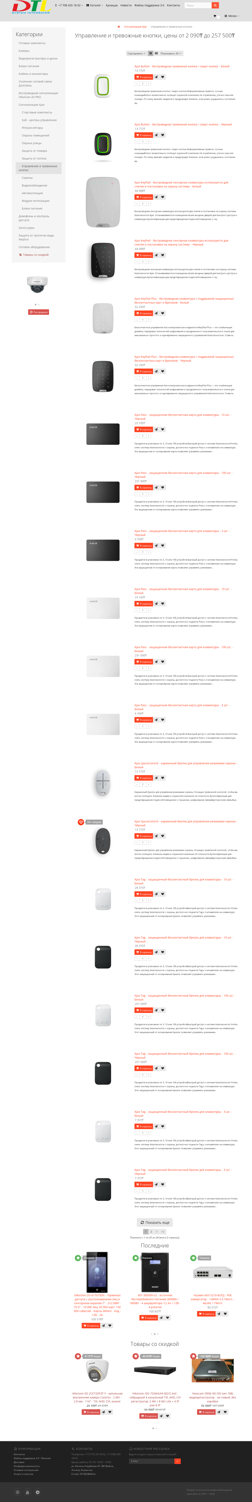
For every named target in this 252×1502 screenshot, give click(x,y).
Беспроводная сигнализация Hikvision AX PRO (38, 95)
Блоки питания (29, 66)
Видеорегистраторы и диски (38, 58)
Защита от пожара (34, 151)
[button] (216, 16)
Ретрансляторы (32, 128)
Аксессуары (26, 228)
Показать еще (157, 1222)
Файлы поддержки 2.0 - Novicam (32, 1458)
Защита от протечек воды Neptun (36, 237)
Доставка (19, 1462)
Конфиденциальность (27, 1466)
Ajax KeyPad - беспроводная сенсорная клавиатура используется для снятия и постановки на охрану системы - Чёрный (181, 242)
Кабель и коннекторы (33, 74)
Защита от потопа (34, 158)
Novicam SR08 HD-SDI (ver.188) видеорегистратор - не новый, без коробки (212, 1397)
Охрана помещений (35, 135)
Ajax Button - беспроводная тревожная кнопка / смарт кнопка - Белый (182, 66)
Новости (126, 5)
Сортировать (135, 53)
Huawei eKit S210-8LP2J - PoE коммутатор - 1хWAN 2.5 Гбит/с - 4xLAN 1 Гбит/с (184, 1299)
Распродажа (40, 312)
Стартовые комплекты (37, 112)
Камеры (24, 51)
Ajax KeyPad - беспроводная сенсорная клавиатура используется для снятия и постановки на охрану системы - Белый (181, 184)
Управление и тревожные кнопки (38, 168)
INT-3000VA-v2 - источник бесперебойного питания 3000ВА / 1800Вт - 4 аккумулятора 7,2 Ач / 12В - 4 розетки (126, 1301)
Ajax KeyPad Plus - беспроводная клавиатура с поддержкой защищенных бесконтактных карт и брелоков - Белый (184, 300)
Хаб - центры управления (39, 120)
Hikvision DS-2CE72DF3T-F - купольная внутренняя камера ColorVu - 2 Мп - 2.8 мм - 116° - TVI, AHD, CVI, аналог (97, 1397)
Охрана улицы (32, 143)
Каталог (95, 5)
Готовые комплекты (32, 43)
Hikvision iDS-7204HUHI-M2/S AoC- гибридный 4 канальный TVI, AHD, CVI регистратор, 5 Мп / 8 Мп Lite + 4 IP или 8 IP (155, 1399)
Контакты (173, 5)
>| (163, 1231)
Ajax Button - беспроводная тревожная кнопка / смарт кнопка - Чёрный (183, 124)
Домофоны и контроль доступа (34, 218)
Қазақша (112, 5)
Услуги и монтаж (23, 1474)
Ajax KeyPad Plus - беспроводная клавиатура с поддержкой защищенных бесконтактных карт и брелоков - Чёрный (184, 358)
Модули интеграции (35, 201)
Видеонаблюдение (34, 185)
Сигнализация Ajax (31, 105)
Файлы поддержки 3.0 (149, 5)
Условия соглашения (26, 1470)
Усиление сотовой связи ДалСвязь (35, 83)
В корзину (145, 77)
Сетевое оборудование (34, 247)
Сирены (27, 178)
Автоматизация (32, 193)
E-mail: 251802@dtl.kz (83, 1474)
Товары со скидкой (35, 255)
